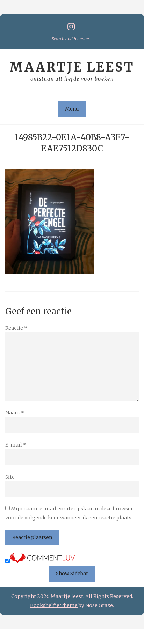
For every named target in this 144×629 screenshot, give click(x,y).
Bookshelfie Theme (54, 605)
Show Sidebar (72, 573)
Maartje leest (72, 67)
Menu (72, 109)
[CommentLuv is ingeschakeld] (42, 561)
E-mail (15, 445)
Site (10, 477)
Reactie (16, 328)
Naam (14, 413)
